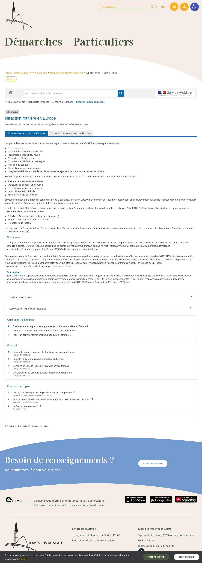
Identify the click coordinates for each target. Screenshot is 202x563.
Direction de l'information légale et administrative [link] (27, 426)
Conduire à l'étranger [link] (63, 102)
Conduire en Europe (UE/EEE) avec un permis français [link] (41, 366)
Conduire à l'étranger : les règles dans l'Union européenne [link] (42, 392)
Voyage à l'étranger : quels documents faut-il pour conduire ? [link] (44, 330)
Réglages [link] (20, 558)
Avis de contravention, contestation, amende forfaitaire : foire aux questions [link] (51, 399)
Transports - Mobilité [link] (39, 102)
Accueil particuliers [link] (16, 102)
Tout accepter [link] (156, 556)
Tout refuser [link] (187, 556)
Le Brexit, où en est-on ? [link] (25, 406)
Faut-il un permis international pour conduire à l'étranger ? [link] (42, 334)
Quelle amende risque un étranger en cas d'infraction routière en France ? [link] (50, 326)
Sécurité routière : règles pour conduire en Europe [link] (38, 359)
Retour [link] (10, 78)
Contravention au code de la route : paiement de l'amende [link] (42, 372)
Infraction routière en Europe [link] (90, 102)
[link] (194, 7)
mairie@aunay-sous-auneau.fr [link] (156, 546)
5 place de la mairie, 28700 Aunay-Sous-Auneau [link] (166, 535)
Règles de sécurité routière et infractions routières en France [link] (44, 352)
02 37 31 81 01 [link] (146, 540)
